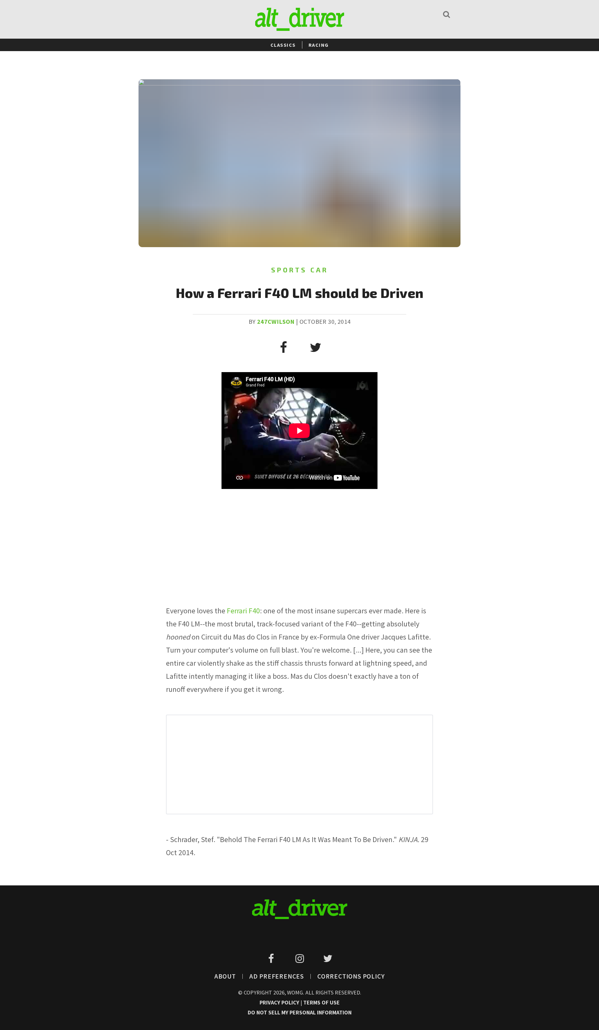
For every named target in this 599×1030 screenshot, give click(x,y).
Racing (319, 45)
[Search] (446, 14)
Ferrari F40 (243, 611)
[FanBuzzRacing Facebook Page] (272, 958)
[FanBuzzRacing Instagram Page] (300, 958)
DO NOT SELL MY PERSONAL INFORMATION (300, 1012)
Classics (283, 45)
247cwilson (276, 321)
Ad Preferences (276, 976)
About (225, 976)
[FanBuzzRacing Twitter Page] (327, 958)
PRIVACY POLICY (280, 1002)
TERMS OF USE (321, 1002)
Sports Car (299, 270)
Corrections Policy (351, 976)
